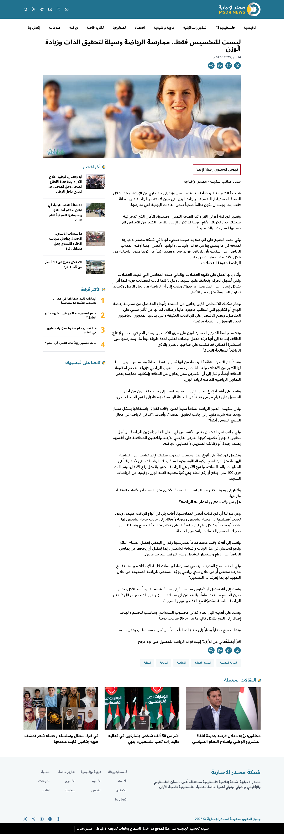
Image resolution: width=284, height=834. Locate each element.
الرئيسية (250, 27)
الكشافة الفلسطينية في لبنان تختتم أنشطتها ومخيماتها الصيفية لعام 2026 (65, 213)
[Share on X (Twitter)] (228, 65)
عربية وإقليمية (164, 27)
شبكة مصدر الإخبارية (138, 240)
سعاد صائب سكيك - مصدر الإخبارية (212, 181)
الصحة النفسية (228, 663)
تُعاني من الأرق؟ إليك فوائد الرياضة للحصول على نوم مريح (182, 642)
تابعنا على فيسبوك (82, 363)
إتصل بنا (34, 27)
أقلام (45, 790)
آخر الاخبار (91, 167)
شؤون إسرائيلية (194, 27)
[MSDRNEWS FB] (67, 9)
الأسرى (70, 781)
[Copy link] (211, 65)
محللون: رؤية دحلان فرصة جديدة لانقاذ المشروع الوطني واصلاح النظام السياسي (226, 739)
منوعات (54, 27)
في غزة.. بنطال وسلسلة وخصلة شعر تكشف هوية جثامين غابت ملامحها (61, 739)
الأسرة (96, 781)
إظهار (209, 169)
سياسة (70, 790)
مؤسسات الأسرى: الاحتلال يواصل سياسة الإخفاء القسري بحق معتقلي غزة (65, 241)
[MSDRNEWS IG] (58, 9)
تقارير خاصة (95, 27)
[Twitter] (34, 9)
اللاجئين (121, 790)
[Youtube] (50, 9)
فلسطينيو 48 (225, 27)
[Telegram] (42, 9)
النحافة (164, 663)
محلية (45, 772)
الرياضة (181, 663)
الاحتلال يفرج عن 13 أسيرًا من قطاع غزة (63, 265)
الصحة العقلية (202, 663)
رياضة (73, 27)
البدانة (147, 663)
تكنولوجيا (119, 27)
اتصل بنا (121, 799)
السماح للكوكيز (84, 829)
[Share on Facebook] (237, 65)
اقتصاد (140, 27)
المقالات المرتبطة (240, 680)
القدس (96, 790)
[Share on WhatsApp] (220, 65)
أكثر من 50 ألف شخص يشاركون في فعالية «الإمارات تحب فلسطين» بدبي (143, 739)
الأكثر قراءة (90, 289)
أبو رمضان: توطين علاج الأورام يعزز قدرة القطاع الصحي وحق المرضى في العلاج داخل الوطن (65, 184)
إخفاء (200, 169)
